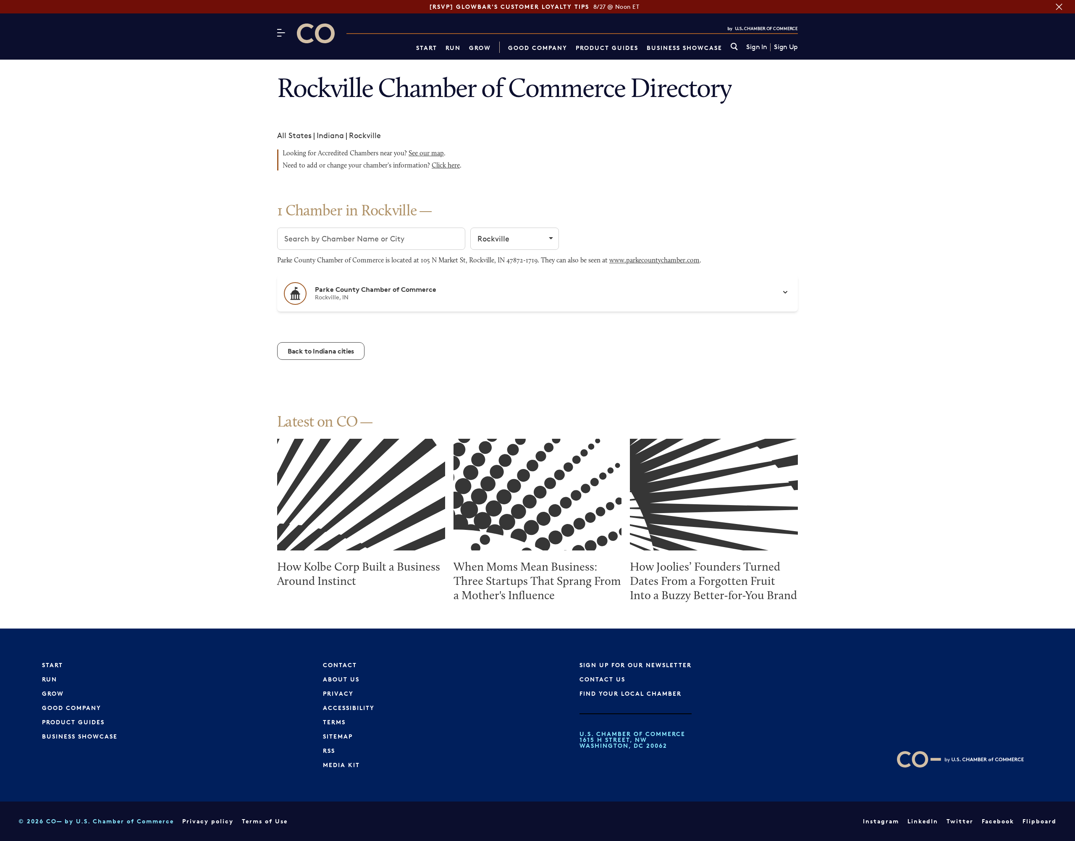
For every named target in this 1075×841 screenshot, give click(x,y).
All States (294, 135)
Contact (340, 664)
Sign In (756, 47)
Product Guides (607, 47)
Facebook (998, 821)
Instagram (881, 821)
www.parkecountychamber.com (654, 260)
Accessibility (349, 707)
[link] (734, 47)
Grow (480, 47)
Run (453, 47)
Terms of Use (265, 821)
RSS (329, 750)
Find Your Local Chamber (630, 693)
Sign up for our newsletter (635, 664)
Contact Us (602, 679)
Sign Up (786, 47)
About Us (341, 679)
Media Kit (341, 764)
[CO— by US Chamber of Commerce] (316, 33)
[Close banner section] (1059, 7)
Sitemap (338, 736)
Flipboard (1040, 821)
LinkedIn (922, 821)
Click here (446, 165)
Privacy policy (207, 821)
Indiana (330, 135)
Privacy (338, 693)
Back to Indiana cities (321, 351)
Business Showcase (684, 47)
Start (426, 47)
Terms (334, 722)
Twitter (960, 821)
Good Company (537, 47)
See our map (426, 153)
